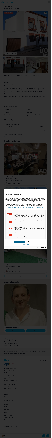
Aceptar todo (19, 241)
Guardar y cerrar (25, 244)
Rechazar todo (31, 241)
